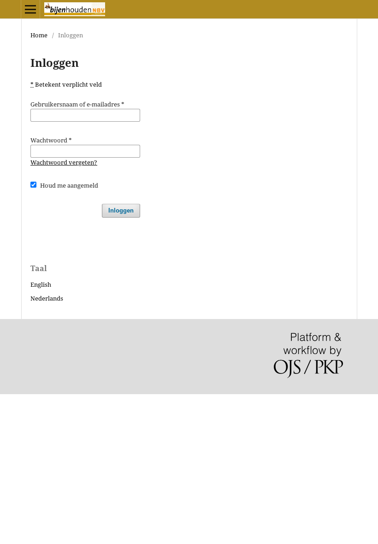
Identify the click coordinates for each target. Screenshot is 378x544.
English (40, 284)
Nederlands (46, 298)
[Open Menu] (30, 9)
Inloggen (121, 210)
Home (38, 35)
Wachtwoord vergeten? (63, 162)
